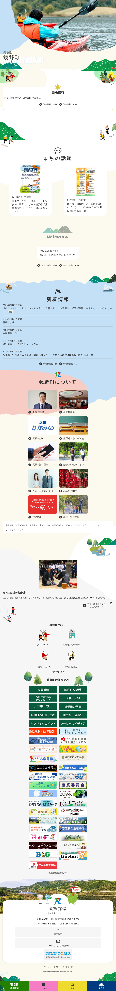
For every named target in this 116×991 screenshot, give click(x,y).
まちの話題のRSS (71, 265)
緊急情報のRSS (70, 104)
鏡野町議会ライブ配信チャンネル (20, 344)
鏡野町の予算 (58, 525)
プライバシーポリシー (51, 967)
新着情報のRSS (70, 364)
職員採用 (10, 525)
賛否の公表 (9, 322)
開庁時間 (58, 934)
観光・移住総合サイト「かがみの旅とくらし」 (98, 605)
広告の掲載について (58, 873)
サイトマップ (67, 967)
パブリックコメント (91, 525)
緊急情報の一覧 (50, 104)
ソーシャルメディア (14, 530)
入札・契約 (45, 525)
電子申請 (34, 525)
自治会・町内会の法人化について (57, 255)
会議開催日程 (10, 333)
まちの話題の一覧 (49, 265)
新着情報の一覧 (50, 364)
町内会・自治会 (73, 525)
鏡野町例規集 (22, 525)
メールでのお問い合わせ (58, 945)
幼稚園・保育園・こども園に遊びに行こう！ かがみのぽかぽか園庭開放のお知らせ (85, 207)
